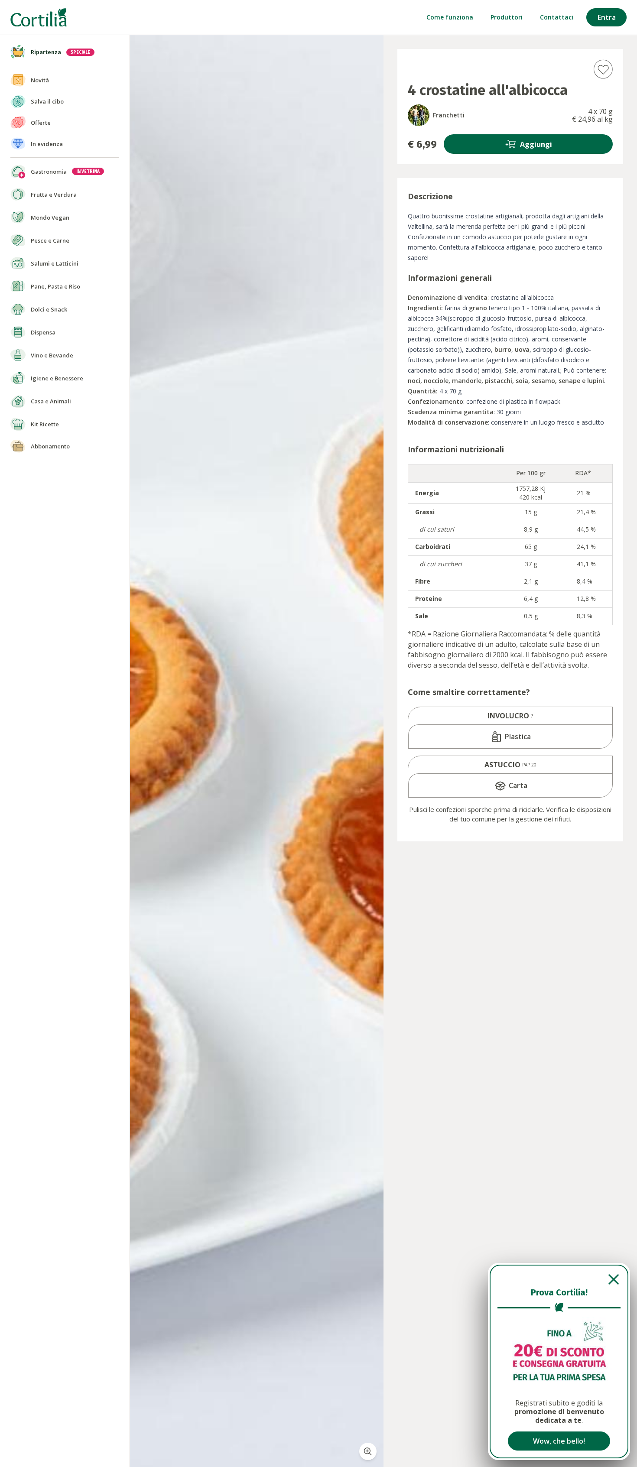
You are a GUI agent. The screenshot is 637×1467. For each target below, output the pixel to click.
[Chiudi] (559, 1279)
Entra (607, 17)
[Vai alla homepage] (38, 17)
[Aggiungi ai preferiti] (603, 69)
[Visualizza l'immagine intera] (368, 1451)
